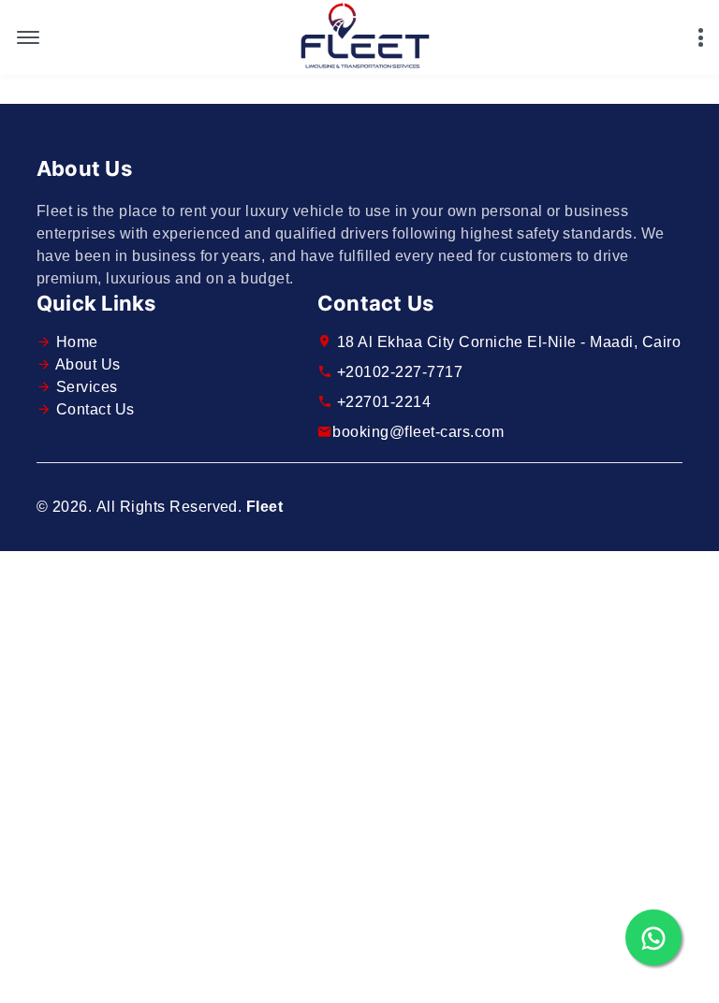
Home (77, 342)
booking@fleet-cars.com (418, 432)
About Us (88, 364)
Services (87, 387)
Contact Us (95, 409)
